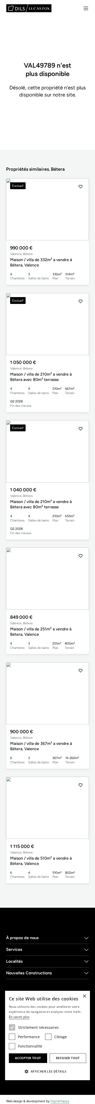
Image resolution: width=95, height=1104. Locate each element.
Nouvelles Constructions (29, 973)
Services (14, 949)
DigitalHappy (59, 1101)
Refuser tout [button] (68, 1058)
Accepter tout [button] (28, 1058)
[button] (80, 209)
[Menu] (86, 8)
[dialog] (47, 1035)
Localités (14, 961)
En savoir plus (19, 1017)
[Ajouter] (80, 186)
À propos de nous (22, 937)
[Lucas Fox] (29, 8)
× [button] (84, 996)
